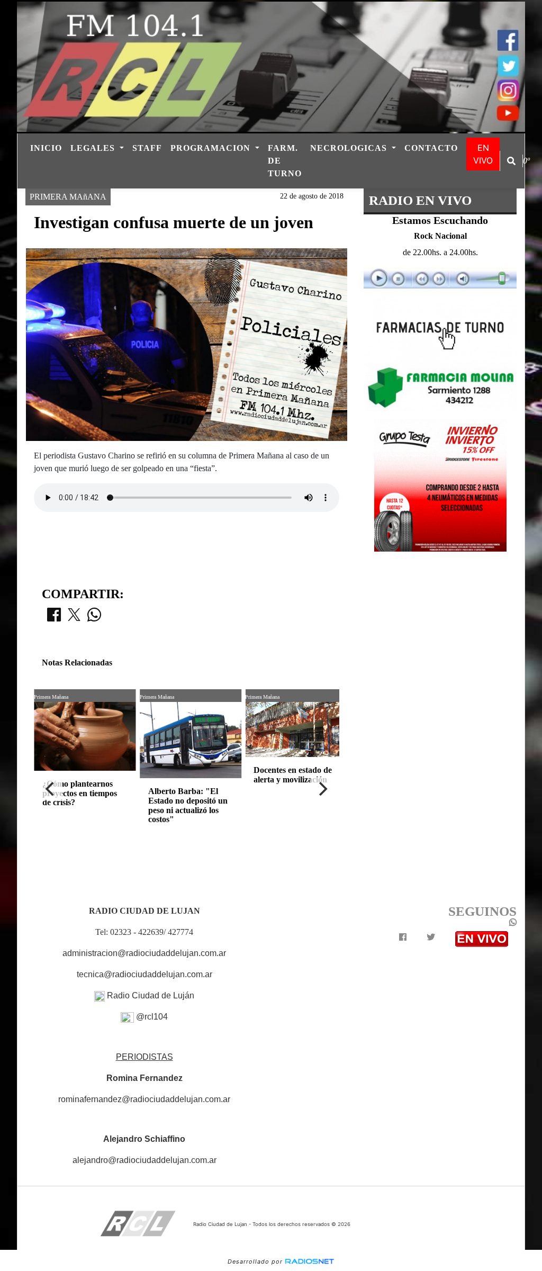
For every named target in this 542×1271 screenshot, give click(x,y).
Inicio (46, 147)
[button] (511, 161)
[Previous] (50, 788)
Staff (147, 147)
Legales (94, 147)
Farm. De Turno (285, 160)
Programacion (211, 147)
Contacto (431, 147)
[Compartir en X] (74, 617)
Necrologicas (350, 147)
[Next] (322, 788)
